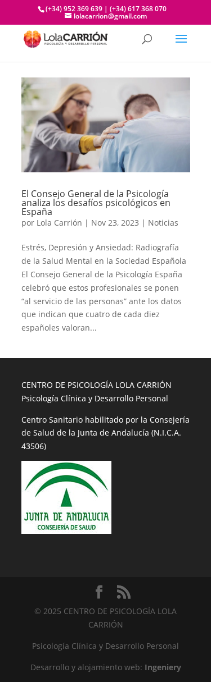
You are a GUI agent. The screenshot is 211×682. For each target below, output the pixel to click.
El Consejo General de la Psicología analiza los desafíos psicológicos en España (95, 202)
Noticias (163, 222)
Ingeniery (163, 667)
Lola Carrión (59, 222)
